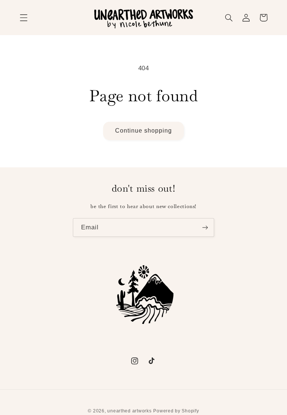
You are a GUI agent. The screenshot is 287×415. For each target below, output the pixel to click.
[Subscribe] (205, 227)
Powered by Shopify (176, 411)
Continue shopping (143, 130)
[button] (23, 17)
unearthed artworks (129, 411)
